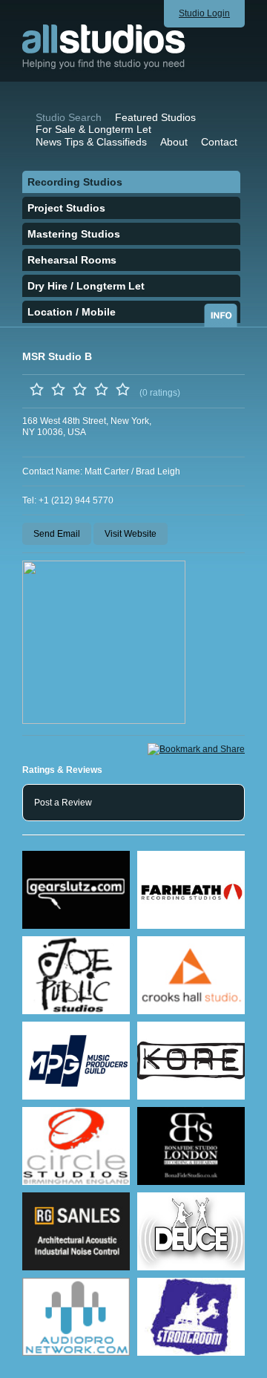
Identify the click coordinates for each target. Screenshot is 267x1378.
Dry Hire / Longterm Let (86, 286)
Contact (219, 142)
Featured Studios (155, 117)
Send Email (56, 534)
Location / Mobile (71, 312)
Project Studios (66, 208)
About (174, 142)
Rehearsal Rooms (71, 260)
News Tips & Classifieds (91, 142)
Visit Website (130, 534)
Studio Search (69, 117)
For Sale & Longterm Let (93, 129)
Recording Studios (74, 182)
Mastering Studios (73, 234)
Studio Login (204, 13)
